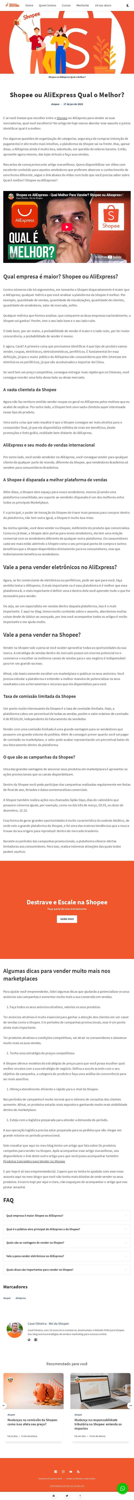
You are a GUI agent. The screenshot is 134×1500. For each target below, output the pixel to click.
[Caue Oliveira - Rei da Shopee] (15, 1329)
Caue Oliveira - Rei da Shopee (48, 1323)
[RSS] (78, 1471)
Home (29, 5)
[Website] (29, 1340)
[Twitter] (67, 1496)
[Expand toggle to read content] (126, 1216)
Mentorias (82, 5)
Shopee (62, 118)
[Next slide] (130, 1405)
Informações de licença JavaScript (67, 1485)
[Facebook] (53, 1496)
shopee (55, 104)
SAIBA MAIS (67, 919)
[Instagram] (63, 1471)
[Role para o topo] (80, 1496)
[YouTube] (70, 1471)
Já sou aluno (103, 5)
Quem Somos (47, 5)
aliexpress (21, 1298)
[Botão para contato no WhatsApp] (122, 1488)
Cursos (66, 5)
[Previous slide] (3, 1405)
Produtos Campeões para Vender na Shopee (34, 1161)
